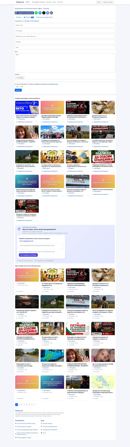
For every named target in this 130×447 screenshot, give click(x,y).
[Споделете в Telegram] (40, 12)
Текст (16, 52)
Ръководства (19, 420)
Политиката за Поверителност (49, 84)
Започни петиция (107, 2)
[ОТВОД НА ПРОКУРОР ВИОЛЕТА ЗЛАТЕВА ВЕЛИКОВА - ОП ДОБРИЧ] (27, 136)
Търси (61, 2)
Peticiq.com (20, 2)
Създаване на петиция (29, 255)
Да (17, 86)
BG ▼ (28, 2)
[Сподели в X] (43, 12)
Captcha (17, 74)
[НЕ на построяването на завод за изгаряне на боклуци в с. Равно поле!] (77, 136)
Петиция (18, 17)
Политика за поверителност (44, 17)
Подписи (29, 17)
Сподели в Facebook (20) (25, 13)
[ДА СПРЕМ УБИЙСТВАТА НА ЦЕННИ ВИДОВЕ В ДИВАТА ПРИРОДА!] (52, 112)
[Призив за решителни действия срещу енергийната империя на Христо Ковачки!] (27, 186)
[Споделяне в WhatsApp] (36, 12)
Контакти (48, 2)
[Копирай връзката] (51, 12)
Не (22, 86)
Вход (99, 2)
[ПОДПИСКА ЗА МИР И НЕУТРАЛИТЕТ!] (103, 185)
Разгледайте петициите (38, 2)
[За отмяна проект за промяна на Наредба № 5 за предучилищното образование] (52, 161)
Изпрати (18, 90)
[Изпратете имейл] (47, 12)
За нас (54, 2)
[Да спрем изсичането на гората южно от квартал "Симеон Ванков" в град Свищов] (52, 186)
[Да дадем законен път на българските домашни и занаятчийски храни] (103, 112)
